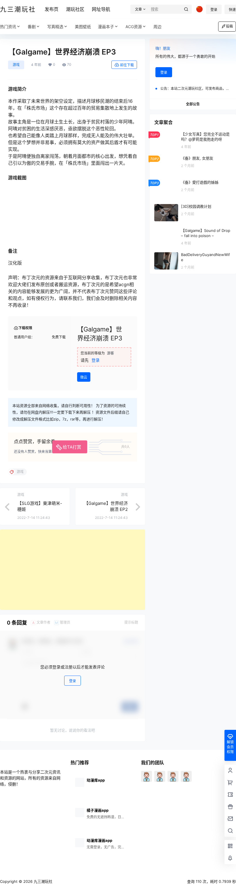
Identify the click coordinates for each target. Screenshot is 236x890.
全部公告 (193, 104)
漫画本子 (106, 26)
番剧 (32, 26)
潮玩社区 (75, 9)
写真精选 (55, 26)
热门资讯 (8, 26)
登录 (213, 9)
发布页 (51, 9)
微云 (83, 377)
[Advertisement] (72, 570)
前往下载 (127, 65)
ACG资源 (133, 26)
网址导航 (101, 9)
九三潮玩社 (42, 881)
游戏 (16, 65)
